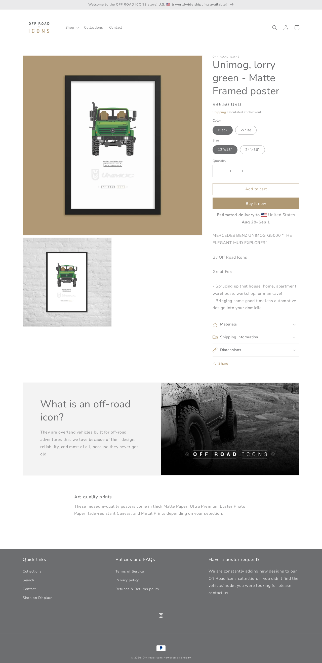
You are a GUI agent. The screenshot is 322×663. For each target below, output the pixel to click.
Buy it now (256, 203)
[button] (71, 27)
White (245, 130)
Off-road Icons (153, 657)
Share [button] (223, 363)
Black (222, 130)
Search (28, 580)
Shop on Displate (37, 597)
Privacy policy (127, 580)
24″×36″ (252, 149)
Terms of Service (129, 571)
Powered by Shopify (177, 657)
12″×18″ (225, 149)
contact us (218, 593)
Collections (32, 571)
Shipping (219, 112)
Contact (29, 589)
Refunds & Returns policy (137, 589)
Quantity (219, 161)
